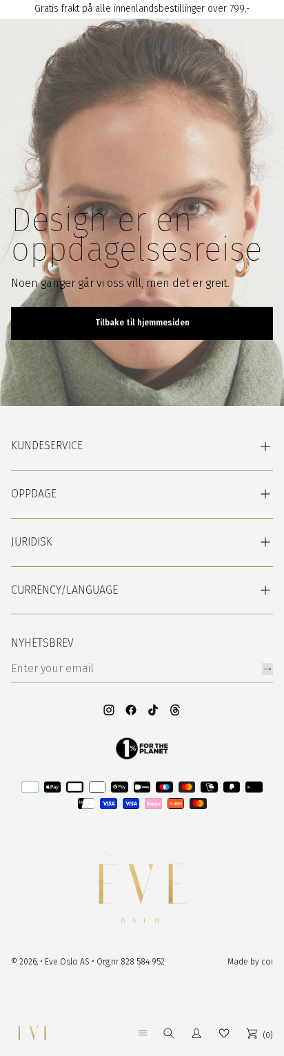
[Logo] (34, 1033)
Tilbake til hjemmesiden (142, 322)
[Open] (143, 1033)
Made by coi (250, 962)
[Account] (196, 1033)
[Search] (169, 1033)
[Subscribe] (267, 669)
